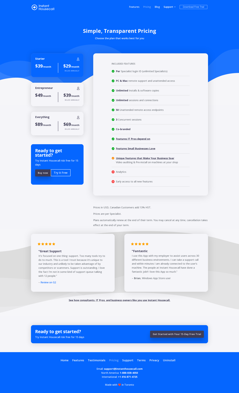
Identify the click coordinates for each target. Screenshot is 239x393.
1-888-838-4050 (129, 372)
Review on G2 (48, 282)
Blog (157, 7)
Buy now (43, 172)
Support (168, 7)
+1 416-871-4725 (127, 376)
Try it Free (60, 173)
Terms (141, 360)
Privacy (154, 360)
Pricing (147, 7)
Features (134, 7)
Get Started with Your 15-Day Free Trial (177, 334)
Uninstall (169, 360)
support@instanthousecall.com (123, 368)
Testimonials (96, 360)
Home (64, 360)
